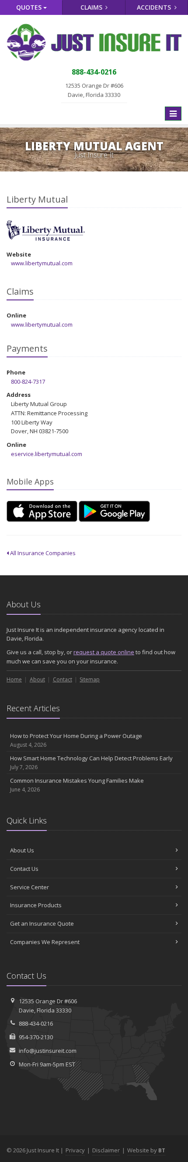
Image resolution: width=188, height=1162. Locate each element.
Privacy (75, 1150)
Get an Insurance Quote (42, 923)
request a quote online (103, 652)
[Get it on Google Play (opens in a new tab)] (114, 511)
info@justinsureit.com (48, 1051)
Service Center (29, 887)
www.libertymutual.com (42, 263)
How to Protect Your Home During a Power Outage (76, 740)
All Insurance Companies (42, 553)
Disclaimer (106, 1150)
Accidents (155, 7)
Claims (92, 7)
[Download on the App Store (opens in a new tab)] (42, 511)
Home (14, 679)
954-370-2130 (36, 1037)
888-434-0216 (36, 1023)
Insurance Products (36, 905)
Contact (62, 679)
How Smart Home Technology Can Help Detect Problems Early (91, 762)
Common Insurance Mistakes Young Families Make (77, 785)
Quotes (29, 7)
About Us (22, 850)
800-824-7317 (28, 381)
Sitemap (90, 679)
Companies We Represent (45, 942)
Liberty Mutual (46, 231)
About (37, 679)
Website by (146, 1150)
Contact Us (24, 869)
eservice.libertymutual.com (46, 454)
